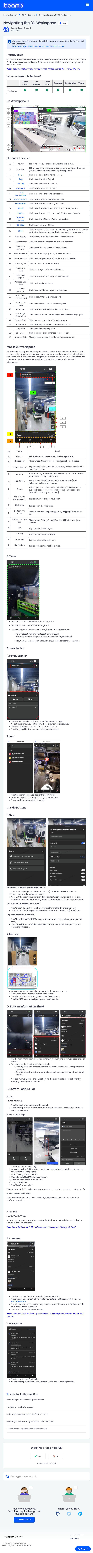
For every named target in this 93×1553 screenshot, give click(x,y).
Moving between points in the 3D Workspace (27, 1428)
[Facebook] (58, 1514)
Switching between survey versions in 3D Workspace (30, 1421)
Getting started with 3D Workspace (55, 15)
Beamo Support (10, 15)
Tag (20, 179)
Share (20, 231)
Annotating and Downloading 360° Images (25, 1399)
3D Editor (21, 225)
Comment (20, 188)
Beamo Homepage (77, 1535)
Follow (64, 23)
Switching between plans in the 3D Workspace (27, 1414)
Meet (20, 208)
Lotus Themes (27, 1545)
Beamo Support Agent (21, 28)
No (57, 1456)
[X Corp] (69, 1514)
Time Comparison (20, 193)
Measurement (20, 199)
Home (20, 175)
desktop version (18, 1301)
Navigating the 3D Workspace (20, 1407)
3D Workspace (28, 15)
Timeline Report (20, 219)
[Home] (13, 5)
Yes (39, 1456)
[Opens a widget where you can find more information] (83, 1549)
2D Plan (20, 213)
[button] (87, 4)
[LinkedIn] (80, 1514)
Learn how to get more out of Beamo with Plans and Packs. (38, 46)
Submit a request (24, 1520)
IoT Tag (20, 183)
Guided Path (20, 203)
